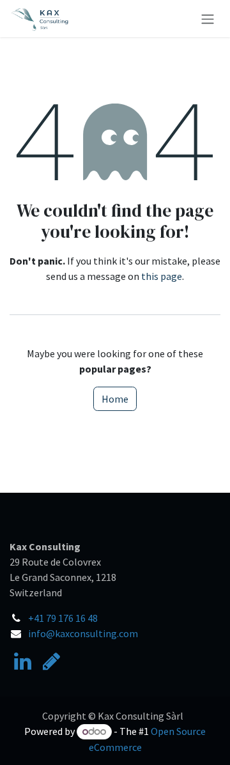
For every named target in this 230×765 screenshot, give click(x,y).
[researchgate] (51, 661)
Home (115, 398)
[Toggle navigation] (207, 18)
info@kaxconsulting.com (83, 633)
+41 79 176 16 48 (63, 618)
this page (161, 276)
